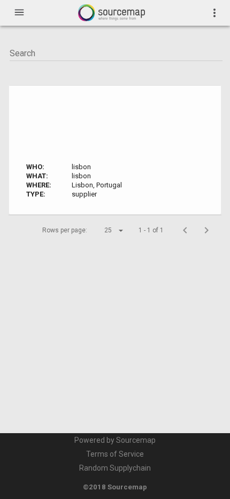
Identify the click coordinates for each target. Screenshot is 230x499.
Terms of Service (115, 454)
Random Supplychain (115, 468)
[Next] (206, 230)
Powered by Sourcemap (115, 440)
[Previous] (185, 230)
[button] (104, 230)
